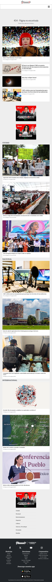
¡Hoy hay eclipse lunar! (29, 77)
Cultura (18, 523)
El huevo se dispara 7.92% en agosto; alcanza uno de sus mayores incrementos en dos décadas (35, 67)
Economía (18, 530)
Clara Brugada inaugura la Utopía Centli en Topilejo (17, 253)
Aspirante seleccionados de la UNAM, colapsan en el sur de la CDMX (21, 177)
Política (8, 558)
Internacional (9, 557)
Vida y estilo (26, 562)
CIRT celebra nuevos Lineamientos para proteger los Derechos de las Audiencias (24, 294)
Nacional (18, 514)
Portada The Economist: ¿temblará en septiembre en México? (19, 410)
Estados (18, 533)
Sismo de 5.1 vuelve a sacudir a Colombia (14, 447)
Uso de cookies (43, 557)
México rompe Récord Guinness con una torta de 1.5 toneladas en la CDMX (23, 215)
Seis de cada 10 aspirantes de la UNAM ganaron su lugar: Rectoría (20, 331)
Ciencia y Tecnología (21, 526)
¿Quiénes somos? (43, 554)
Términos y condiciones (43, 558)
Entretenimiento (20, 517)
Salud (26, 558)
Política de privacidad (43, 555)
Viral (26, 563)
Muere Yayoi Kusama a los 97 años (12, 57)
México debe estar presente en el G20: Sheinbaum (16, 485)
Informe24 (8, 563)
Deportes (18, 520)
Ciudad (18, 510)
